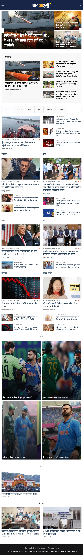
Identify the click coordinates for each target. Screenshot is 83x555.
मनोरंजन (4, 154)
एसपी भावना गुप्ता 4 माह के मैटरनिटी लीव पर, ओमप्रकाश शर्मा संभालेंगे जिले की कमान (28, 40)
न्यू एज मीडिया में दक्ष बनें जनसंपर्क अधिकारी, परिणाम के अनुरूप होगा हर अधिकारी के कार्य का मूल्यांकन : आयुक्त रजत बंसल (67, 24)
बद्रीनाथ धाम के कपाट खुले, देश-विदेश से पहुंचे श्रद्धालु (19, 494)
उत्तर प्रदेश (8, 109)
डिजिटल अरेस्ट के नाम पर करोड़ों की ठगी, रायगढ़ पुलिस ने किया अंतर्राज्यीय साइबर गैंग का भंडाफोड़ (67, 74)
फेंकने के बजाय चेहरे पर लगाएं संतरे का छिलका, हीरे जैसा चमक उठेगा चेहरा (67, 318)
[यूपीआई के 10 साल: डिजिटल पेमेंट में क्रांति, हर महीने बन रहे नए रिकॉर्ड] (7, 317)
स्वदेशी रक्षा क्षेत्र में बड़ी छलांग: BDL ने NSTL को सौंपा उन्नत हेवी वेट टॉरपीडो (21, 84)
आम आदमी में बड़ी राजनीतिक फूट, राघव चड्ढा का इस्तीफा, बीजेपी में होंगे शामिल (68, 266)
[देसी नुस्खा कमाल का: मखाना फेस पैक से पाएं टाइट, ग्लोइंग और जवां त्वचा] (48, 327)
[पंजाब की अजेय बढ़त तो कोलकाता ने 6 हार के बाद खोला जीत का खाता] (48, 213)
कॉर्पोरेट (4, 273)
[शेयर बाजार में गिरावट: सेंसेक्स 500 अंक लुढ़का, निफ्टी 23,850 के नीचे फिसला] (7, 327)
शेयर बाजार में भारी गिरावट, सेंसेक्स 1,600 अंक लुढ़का (19, 305)
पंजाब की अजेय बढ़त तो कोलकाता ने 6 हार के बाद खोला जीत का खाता (68, 213)
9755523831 (23, 551)
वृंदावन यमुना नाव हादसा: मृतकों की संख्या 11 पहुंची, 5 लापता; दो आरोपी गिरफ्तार (19, 144)
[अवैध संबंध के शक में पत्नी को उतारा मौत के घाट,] (48, 143)
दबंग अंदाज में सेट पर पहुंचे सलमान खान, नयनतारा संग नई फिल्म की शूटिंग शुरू (21, 186)
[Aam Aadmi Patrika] (41, 4)
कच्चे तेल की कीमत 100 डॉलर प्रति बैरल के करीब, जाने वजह (26, 265)
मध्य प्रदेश (49, 109)
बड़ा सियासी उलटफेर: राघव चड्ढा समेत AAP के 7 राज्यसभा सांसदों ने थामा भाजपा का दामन (67, 44)
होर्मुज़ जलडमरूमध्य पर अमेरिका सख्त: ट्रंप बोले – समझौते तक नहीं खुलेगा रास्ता (20, 252)
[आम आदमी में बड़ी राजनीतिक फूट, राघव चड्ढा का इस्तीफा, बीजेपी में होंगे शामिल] (48, 265)
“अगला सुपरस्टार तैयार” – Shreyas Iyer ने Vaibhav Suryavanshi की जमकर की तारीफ (68, 203)
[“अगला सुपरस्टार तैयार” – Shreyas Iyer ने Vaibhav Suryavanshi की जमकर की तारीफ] (48, 201)
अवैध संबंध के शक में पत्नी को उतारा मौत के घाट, (68, 143)
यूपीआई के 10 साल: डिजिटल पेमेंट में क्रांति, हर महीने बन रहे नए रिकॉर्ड (25, 318)
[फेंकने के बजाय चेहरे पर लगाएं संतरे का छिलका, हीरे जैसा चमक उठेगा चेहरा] (48, 317)
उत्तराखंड (19, 109)
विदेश (3, 220)
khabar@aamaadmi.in (35, 551)
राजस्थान (61, 109)
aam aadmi (6, 139)
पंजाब (39, 109)
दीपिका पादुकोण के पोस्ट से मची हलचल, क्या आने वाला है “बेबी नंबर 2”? (26, 209)
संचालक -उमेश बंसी (11, 551)
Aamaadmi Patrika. (53, 548)
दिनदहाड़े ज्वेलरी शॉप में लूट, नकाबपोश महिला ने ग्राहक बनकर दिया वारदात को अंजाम (68, 133)
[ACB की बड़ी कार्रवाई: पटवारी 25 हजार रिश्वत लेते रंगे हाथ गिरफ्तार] (62, 518)
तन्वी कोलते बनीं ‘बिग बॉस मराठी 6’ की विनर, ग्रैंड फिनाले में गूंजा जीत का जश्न (26, 199)
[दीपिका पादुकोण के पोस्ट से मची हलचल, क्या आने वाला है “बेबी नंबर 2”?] (7, 208)
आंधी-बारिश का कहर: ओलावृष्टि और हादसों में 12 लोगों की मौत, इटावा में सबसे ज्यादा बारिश (68, 121)
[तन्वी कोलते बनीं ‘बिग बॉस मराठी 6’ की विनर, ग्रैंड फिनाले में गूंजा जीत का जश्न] (7, 198)
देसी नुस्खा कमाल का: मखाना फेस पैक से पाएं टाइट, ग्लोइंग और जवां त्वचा (68, 328)
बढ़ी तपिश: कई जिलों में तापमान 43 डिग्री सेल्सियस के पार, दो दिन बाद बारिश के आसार (66, 64)
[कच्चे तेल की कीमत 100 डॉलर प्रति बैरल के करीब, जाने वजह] (7, 265)
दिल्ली (29, 109)
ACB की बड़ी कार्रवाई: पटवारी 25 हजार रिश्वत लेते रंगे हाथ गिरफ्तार (61, 532)
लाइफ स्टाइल (47, 273)
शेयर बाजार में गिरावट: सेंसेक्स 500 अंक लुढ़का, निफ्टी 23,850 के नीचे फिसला (26, 328)
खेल (44, 154)
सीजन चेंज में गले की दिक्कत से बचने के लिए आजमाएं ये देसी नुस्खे (60, 305)
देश (44, 220)
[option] (41, 30)
